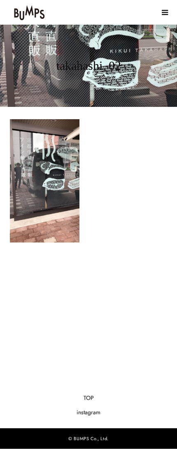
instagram (88, 412)
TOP (89, 398)
